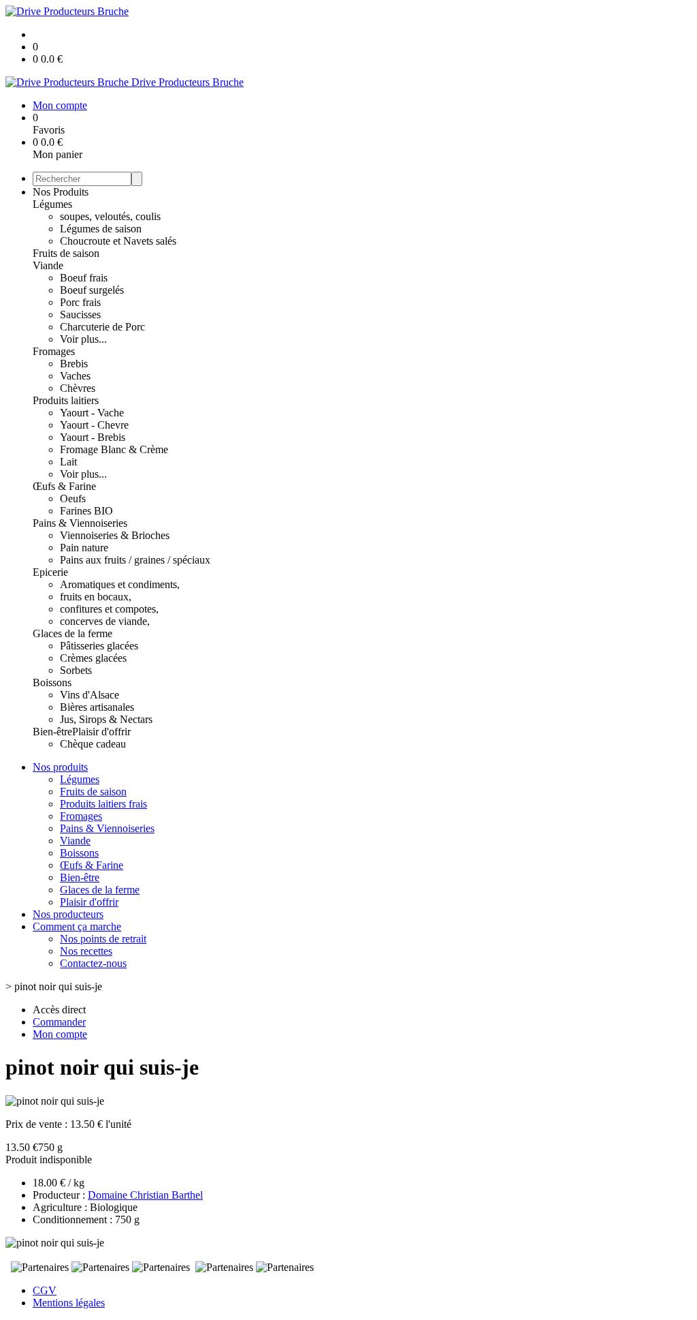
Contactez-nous (93, 963)
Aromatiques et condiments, (120, 584)
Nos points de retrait (103, 939)
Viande (48, 265)
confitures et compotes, (109, 609)
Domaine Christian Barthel (145, 1195)
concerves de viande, (105, 621)
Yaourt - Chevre (94, 425)
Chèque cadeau (93, 744)
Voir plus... (83, 339)
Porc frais (80, 302)
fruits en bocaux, (95, 596)
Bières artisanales (97, 707)
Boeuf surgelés (92, 290)
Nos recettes (86, 951)
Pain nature (84, 547)
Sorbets (76, 670)
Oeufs (73, 498)
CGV (44, 1290)
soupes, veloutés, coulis (110, 216)
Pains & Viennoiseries (80, 523)
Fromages (54, 351)
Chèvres (77, 388)
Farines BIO (86, 511)
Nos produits (60, 767)
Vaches (75, 376)
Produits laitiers (66, 400)
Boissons (52, 682)
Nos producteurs (68, 914)
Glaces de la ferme (72, 633)
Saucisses (80, 314)
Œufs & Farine (64, 486)
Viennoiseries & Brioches (114, 535)
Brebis (74, 363)
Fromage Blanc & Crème (114, 449)
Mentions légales (69, 1302)
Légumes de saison (101, 228)
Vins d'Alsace (89, 695)
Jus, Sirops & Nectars (106, 719)
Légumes (52, 204)
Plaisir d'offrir (101, 731)
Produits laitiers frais (103, 804)
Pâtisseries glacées (99, 645)
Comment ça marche (77, 926)
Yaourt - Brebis (92, 437)
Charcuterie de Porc (102, 327)
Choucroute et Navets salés (118, 241)
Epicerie (50, 572)
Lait (68, 461)
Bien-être (52, 731)
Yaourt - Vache (92, 412)
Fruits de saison (66, 253)
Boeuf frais (84, 277)
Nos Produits (60, 192)
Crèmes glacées (93, 658)
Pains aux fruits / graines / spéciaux (135, 560)
